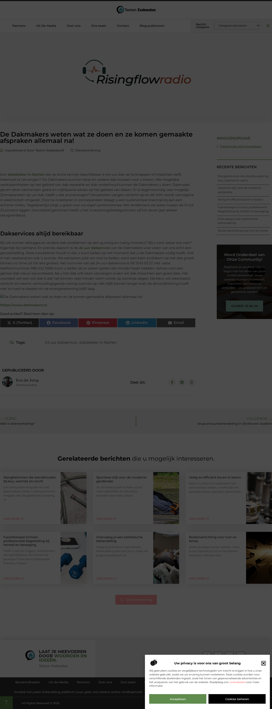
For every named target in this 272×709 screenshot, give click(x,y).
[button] (263, 663)
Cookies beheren (237, 699)
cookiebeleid (237, 682)
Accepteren (178, 699)
